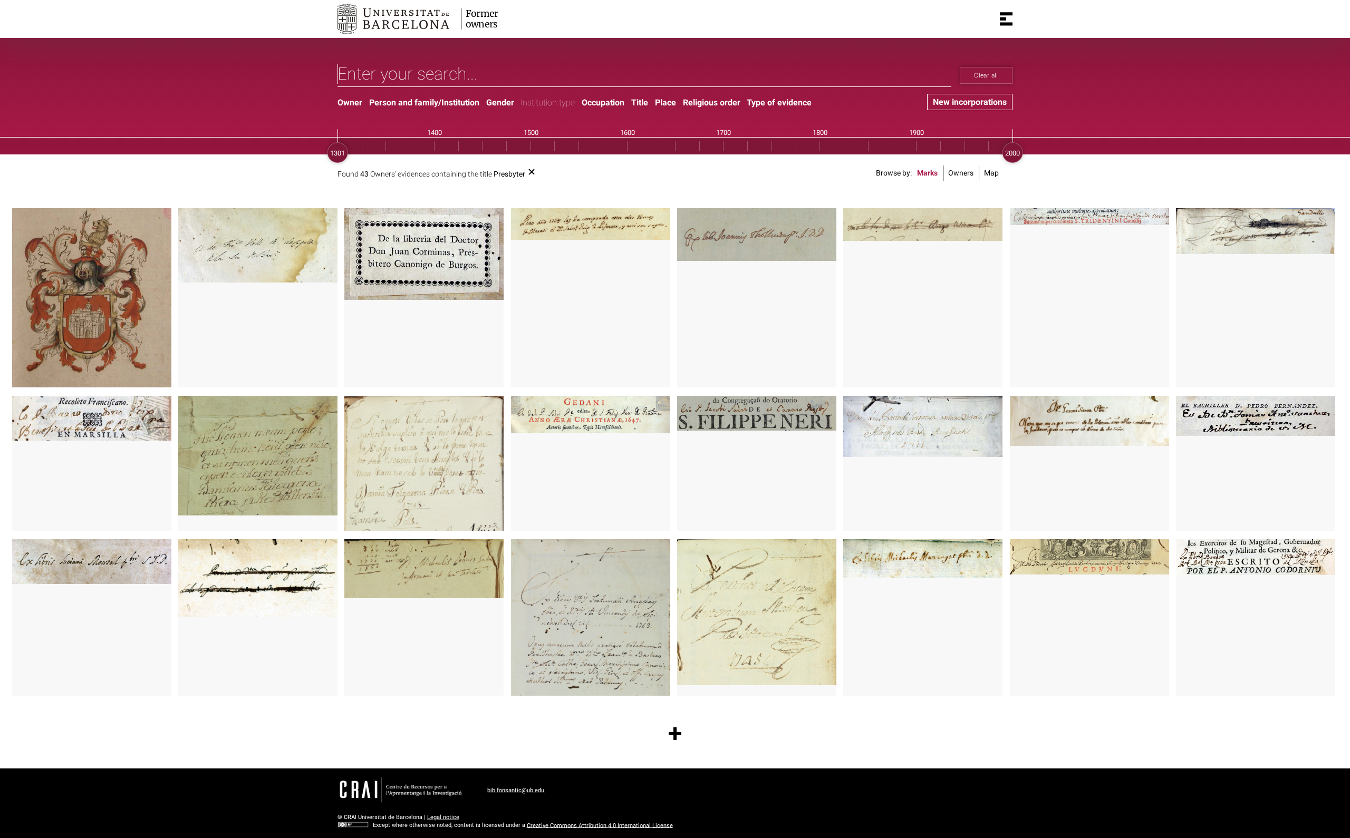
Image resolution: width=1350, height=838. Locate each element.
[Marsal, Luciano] (91, 561)
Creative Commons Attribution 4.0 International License (600, 825)
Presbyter (509, 174)
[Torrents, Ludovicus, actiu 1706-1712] (1089, 556)
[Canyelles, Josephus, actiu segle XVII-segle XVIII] (1089, 216)
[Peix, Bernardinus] (91, 418)
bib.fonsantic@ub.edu (515, 790)
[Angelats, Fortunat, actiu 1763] (590, 617)
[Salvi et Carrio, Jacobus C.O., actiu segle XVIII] (590, 415)
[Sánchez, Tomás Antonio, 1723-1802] (1255, 416)
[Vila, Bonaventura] (1255, 557)
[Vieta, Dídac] (922, 224)
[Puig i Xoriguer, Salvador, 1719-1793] (590, 224)
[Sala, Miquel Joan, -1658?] (424, 568)
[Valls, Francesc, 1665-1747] (258, 245)
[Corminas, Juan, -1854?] (424, 254)
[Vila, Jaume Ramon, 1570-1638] (91, 297)
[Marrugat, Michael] (922, 558)
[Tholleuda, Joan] (756, 234)
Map (991, 173)
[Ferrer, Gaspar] (258, 578)
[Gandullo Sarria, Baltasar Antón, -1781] (1255, 231)
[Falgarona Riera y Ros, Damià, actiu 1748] (258, 456)
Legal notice (443, 817)
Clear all (986, 75)
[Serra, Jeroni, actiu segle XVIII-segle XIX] (1089, 421)
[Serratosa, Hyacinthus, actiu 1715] (922, 426)
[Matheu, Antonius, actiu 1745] (756, 612)
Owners (960, 173)
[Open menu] (1006, 19)
